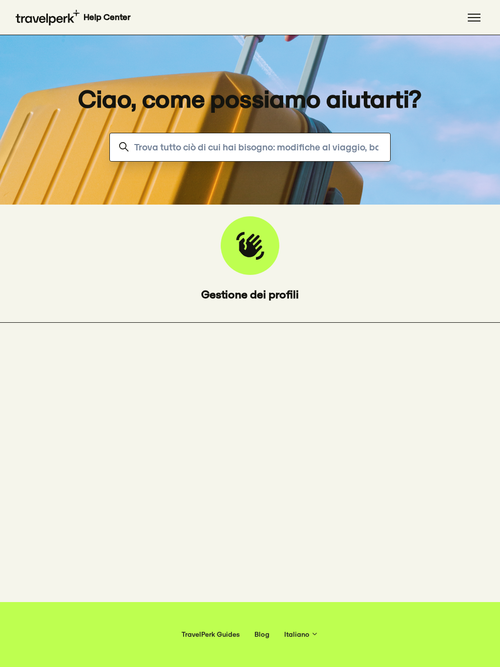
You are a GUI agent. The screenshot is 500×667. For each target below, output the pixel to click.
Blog (262, 634)
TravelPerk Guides (211, 634)
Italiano (297, 634)
